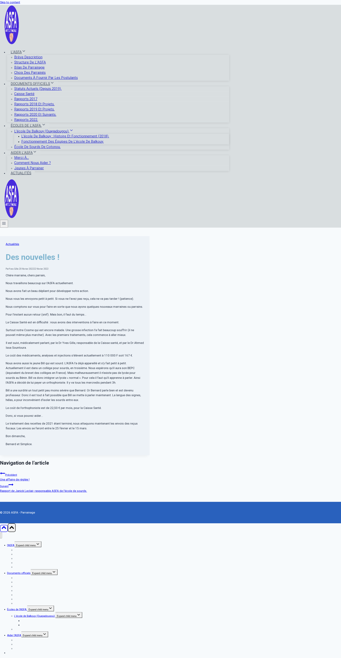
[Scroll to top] (4, 528)
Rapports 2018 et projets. (34, 104)
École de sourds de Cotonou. (37, 147)
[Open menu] (4, 224)
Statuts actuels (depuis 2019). (38, 89)
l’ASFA (10, 545)
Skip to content (10, 2)
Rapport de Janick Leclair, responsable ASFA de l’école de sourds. (43, 489)
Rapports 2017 (25, 99)
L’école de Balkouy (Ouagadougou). (34, 616)
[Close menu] (1, 535)
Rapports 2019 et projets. (34, 109)
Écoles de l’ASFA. (17, 609)
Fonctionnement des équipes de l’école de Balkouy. (62, 141)
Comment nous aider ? (32, 163)
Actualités (21, 173)
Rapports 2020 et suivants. (35, 114)
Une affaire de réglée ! (14, 477)
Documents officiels (19, 573)
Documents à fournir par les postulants (46, 78)
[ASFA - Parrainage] (12, 43)
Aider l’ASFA (14, 635)
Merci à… (21, 157)
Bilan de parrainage (29, 67)
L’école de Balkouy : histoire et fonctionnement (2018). (65, 136)
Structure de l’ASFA (30, 62)
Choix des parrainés (30, 72)
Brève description (28, 57)
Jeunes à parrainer (29, 168)
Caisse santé (24, 94)
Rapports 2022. (26, 120)
